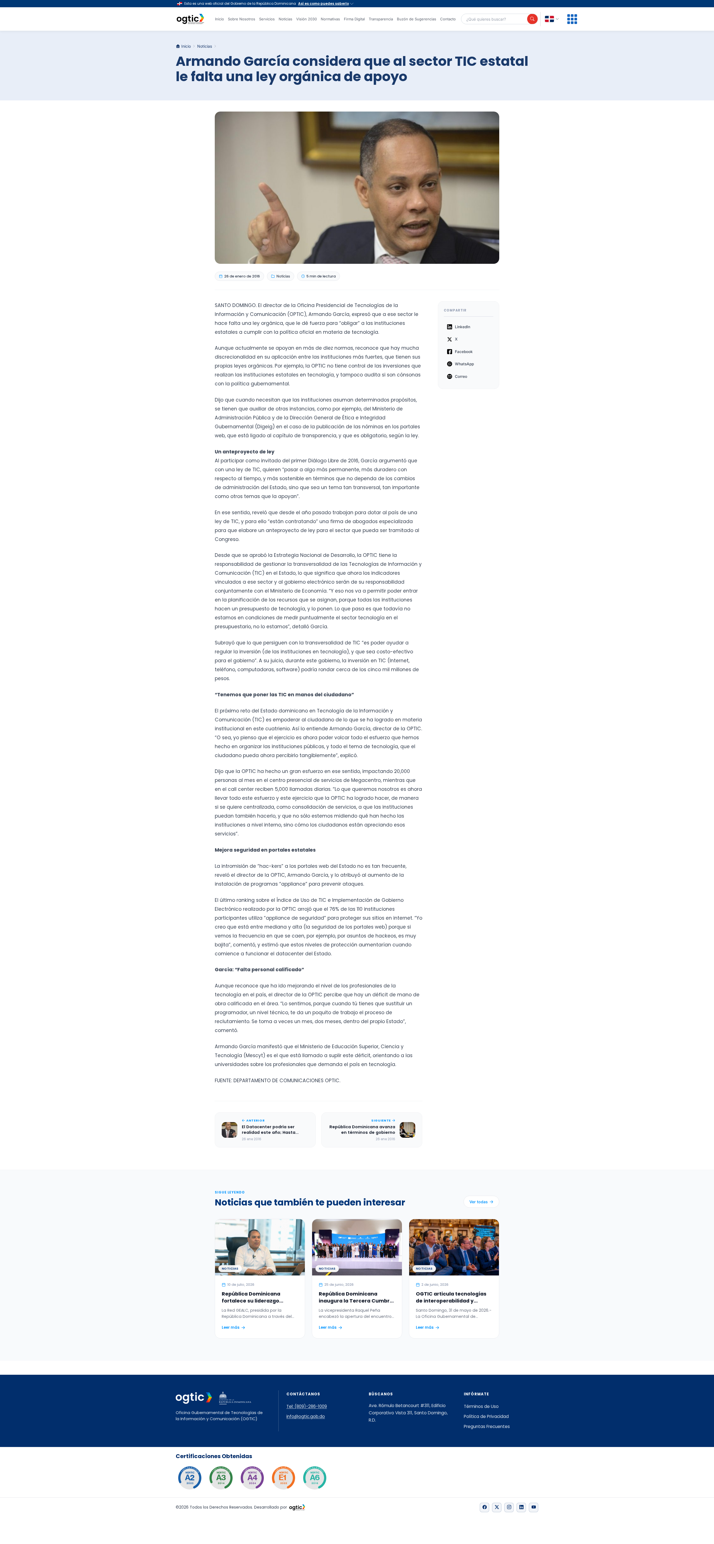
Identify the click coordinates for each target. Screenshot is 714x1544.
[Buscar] (532, 19)
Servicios (267, 19)
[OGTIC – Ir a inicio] (190, 19)
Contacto (448, 19)
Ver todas (478, 1201)
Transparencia (381, 19)
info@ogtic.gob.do (305, 1416)
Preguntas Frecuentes (487, 1426)
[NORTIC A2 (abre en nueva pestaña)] (190, 1478)
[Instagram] (509, 1507)
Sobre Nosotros (241, 19)
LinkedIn (462, 327)
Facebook (464, 351)
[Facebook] (484, 1507)
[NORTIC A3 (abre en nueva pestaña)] (221, 1478)
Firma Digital (354, 19)
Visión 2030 (306, 19)
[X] (496, 1507)
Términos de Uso (481, 1406)
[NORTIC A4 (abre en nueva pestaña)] (252, 1478)
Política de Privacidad (486, 1416)
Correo (461, 376)
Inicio (219, 19)
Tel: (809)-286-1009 (306, 1406)
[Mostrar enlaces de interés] (572, 19)
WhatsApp (464, 364)
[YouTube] (533, 1507)
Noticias (285, 19)
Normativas (330, 19)
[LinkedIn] (521, 1507)
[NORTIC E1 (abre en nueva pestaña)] (283, 1478)
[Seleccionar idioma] (552, 19)
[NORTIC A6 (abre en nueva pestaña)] (315, 1478)
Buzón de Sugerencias (416, 19)
